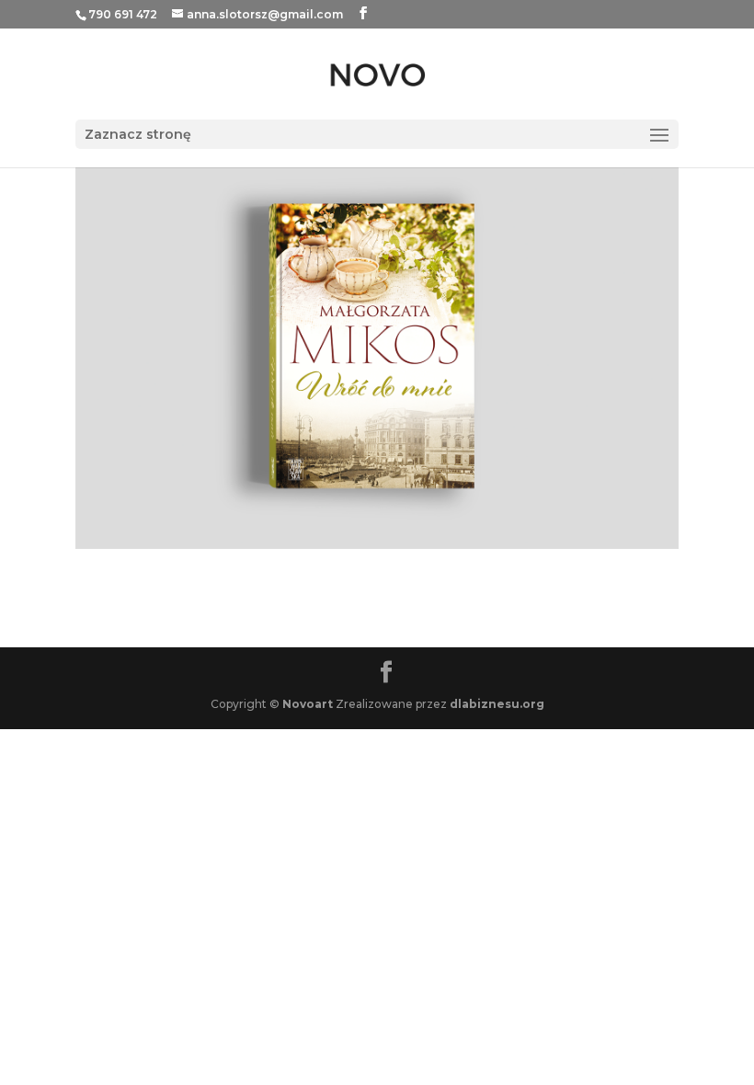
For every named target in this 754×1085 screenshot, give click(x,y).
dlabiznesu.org (497, 704)
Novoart (307, 704)
